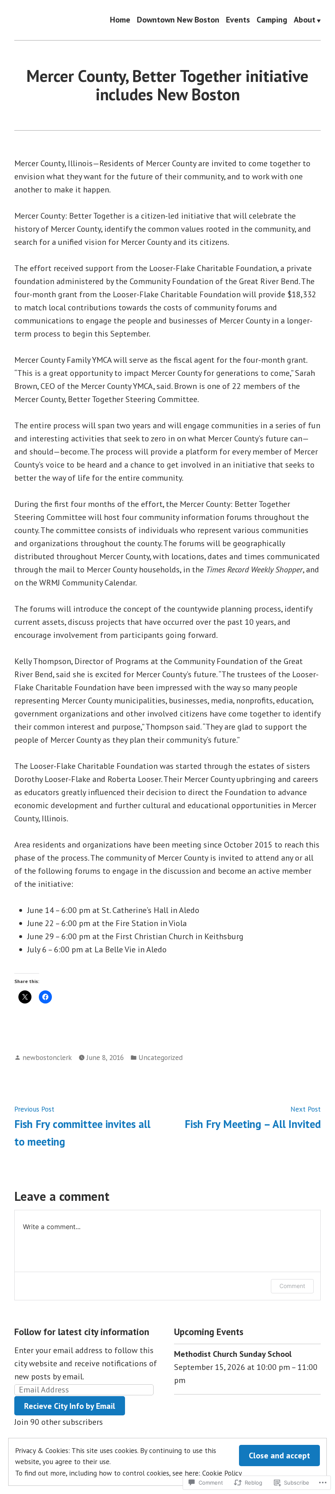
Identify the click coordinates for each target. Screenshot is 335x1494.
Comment (292, 1285)
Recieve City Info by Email (69, 1406)
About (304, 20)
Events (238, 20)
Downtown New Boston (178, 20)
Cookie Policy (222, 1473)
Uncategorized (160, 1057)
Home (120, 20)
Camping (272, 20)
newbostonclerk (47, 1057)
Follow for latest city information (81, 1332)
